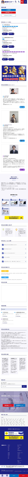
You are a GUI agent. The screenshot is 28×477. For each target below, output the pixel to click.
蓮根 (12, 423)
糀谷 (10, 420)
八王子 (15, 423)
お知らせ (18, 449)
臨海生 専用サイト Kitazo (20, 452)
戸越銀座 (17, 422)
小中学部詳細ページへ (22, 107)
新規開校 (9, 452)
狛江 (12, 420)
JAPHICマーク (15, 466)
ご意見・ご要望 (19, 462)
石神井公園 (20, 420)
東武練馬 (10, 422)
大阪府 (8, 450)
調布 (1, 422)
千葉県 (8, 448)
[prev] (3, 74)
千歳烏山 (21, 421)
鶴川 (7, 422)
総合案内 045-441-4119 (14, 408)
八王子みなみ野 (22, 423)
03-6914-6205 (5, 41)
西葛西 (5, 423)
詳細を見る (10, 33)
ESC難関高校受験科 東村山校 (8, 37)
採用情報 (18, 461)
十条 (23, 420)
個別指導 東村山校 (7, 50)
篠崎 (14, 420)
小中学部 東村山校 (7, 24)
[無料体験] (14, 437)
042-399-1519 (4, 33)
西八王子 (18, 423)
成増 (21, 422)
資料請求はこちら (19, 405)
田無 (13, 421)
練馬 (10, 423)
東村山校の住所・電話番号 (8, 15)
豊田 (19, 422)
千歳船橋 (24, 421)
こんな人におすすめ (5, 31)
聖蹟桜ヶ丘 (5, 421)
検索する (24, 386)
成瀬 (24, 422)
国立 (4, 420)
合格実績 (18, 448)
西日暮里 (8, 423)
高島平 (8, 421)
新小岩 (2, 421)
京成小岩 (7, 420)
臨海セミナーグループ (20, 460)
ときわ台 (14, 422)
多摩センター (17, 421)
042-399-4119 (5, 54)
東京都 (8, 447)
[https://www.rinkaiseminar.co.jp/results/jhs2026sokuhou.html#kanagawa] (14, 73)
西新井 (2, 423)
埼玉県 (8, 449)
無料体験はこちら (9, 12)
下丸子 (17, 420)
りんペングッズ (19, 463)
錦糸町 (2, 420)
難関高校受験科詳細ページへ (22, 140)
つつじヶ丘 (5, 422)
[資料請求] (14, 433)
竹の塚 (11, 421)
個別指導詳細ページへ (22, 169)
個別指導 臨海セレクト (20, 450)
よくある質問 (19, 447)
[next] (25, 74)
